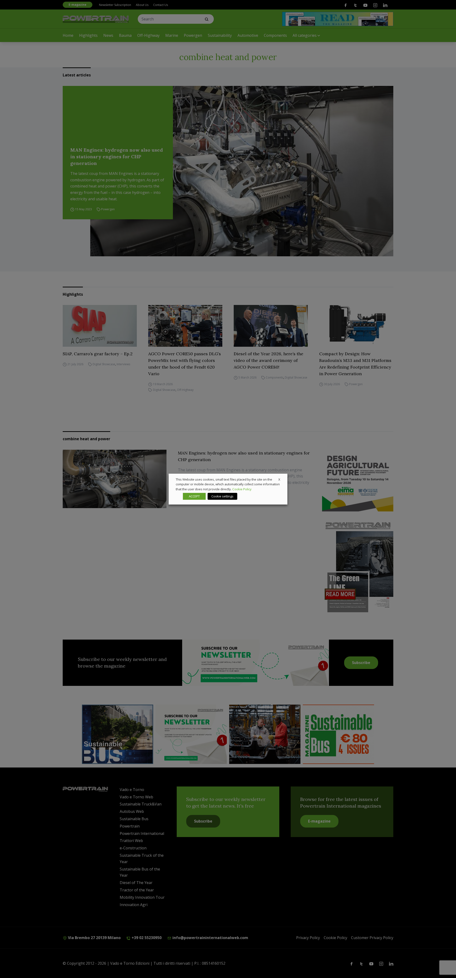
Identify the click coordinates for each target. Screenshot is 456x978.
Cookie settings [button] (222, 496)
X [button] (279, 479)
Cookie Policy (242, 489)
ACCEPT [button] (194, 496)
